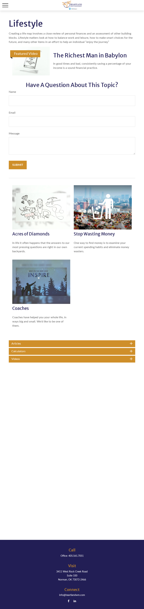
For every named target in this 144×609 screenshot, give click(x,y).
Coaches (20, 308)
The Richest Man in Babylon (90, 55)
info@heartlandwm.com (72, 595)
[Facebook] (68, 600)
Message (14, 133)
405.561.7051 (76, 556)
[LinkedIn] (74, 600)
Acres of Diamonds (31, 234)
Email (12, 112)
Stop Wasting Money (94, 234)
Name (12, 92)
